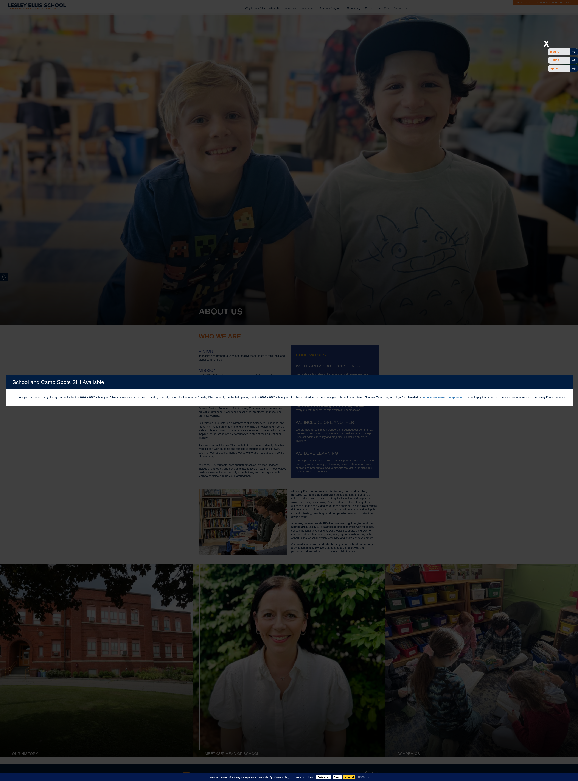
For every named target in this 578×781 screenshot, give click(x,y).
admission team (433, 397)
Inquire (554, 51)
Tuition (554, 60)
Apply (554, 68)
